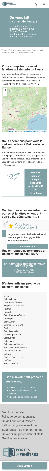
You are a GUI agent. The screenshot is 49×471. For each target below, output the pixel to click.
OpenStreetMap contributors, (31, 131)
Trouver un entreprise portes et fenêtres (23, 50)
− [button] (5, 94)
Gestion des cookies (15, 438)
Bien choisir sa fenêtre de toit (23, 396)
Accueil (4, 50)
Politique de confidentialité (18, 416)
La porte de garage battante (22, 387)
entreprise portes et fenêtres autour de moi (22, 75)
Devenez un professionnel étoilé (22, 434)
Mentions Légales (13, 412)
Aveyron (14, 52)
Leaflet (11, 131)
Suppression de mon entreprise (22, 429)
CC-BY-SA (43, 131)
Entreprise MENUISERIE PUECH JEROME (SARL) (24, 265)
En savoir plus (27, 246)
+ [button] (5, 90)
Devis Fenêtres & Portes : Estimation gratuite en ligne (19, 423)
